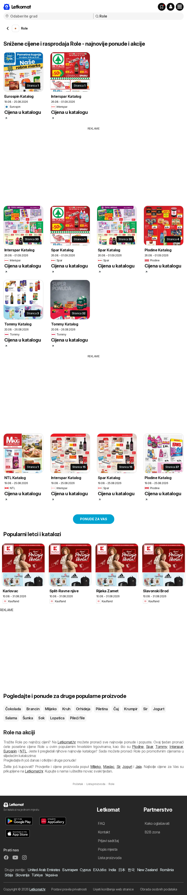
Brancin (32, 709)
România (167, 870)
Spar (149, 746)
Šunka (28, 718)
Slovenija (22, 875)
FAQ (101, 823)
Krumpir (131, 709)
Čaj (116, 709)
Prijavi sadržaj (108, 840)
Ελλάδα (99, 870)
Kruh (66, 709)
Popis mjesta (107, 849)
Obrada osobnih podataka (158, 889)
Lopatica (57, 718)
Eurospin (10, 751)
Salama (11, 718)
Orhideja (83, 709)
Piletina (102, 709)
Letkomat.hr (66, 742)
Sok (41, 718)
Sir (145, 709)
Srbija (9, 875)
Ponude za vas (93, 519)
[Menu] (180, 7)
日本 (121, 870)
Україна (51, 875)
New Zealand (147, 870)
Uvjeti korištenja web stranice (113, 889)
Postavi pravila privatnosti (68, 889)
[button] (170, 7)
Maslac (108, 766)
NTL (23, 751)
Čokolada (13, 709)
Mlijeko (51, 709)
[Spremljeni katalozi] (162, 7)
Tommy (161, 746)
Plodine (137, 746)
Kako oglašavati (157, 823)
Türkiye (37, 875)
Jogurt (158, 709)
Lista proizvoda (109, 857)
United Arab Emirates (44, 870)
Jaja (138, 766)
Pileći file (77, 718)
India (112, 870)
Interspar (176, 746)
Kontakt (104, 832)
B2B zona (152, 832)
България (70, 870)
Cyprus (85, 870)
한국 (131, 870)
